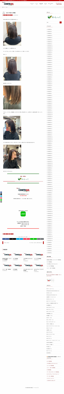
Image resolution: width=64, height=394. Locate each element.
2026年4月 (49, 37)
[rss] (59, 0)
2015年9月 (49, 242)
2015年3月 (49, 250)
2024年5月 (49, 85)
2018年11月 (50, 163)
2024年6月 (49, 83)
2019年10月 (50, 141)
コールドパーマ (51, 311)
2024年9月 (49, 76)
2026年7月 (49, 31)
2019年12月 (50, 136)
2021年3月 (49, 105)
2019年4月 (49, 153)
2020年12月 (50, 112)
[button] (5, 239)
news (50, 292)
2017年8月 (49, 194)
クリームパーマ (51, 288)
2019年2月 (49, 157)
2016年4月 (49, 227)
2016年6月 (49, 223)
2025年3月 (49, 64)
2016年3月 (49, 229)
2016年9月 (49, 217)
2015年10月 (50, 240)
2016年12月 (50, 211)
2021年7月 (49, 97)
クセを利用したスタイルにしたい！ (52, 263)
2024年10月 (50, 74)
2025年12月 (50, 45)
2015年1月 (49, 252)
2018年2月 (49, 182)
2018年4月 (49, 178)
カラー (50, 317)
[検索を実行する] (61, 22)
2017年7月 (49, 196)
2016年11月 (50, 213)
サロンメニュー (51, 299)
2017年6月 (49, 198)
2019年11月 (50, 138)
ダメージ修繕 (51, 323)
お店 (49, 346)
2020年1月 (49, 134)
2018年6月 (49, 174)
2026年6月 (49, 33)
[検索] (61, 0)
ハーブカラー (50, 319)
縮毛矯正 (50, 313)
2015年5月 (49, 248)
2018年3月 (49, 180)
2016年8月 (49, 219)
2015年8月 (49, 244)
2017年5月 (49, 201)
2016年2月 (49, 232)
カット (50, 328)
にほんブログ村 (48, 275)
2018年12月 (50, 161)
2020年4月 (49, 128)
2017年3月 (49, 205)
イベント (50, 350)
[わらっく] (54, 19)
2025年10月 (50, 50)
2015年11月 (50, 238)
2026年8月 (49, 29)
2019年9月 (49, 143)
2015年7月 (49, 246)
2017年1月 (49, 209)
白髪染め (50, 305)
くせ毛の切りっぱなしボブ (51, 380)
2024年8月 (49, 78)
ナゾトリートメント (51, 301)
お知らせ (50, 348)
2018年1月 (49, 184)
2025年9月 (49, 52)
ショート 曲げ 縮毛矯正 (51, 268)
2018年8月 (49, 169)
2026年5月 (49, 35)
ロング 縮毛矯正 (49, 261)
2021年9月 (49, 93)
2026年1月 (49, 43)
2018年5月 (49, 176)
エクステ (50, 338)
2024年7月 (49, 81)
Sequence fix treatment (52, 294)
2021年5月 (49, 101)
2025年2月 (49, 66)
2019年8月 (49, 145)
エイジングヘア (51, 334)
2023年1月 (49, 87)
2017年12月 (50, 186)
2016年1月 (49, 234)
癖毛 (49, 330)
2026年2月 (49, 41)
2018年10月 (50, 165)
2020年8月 (49, 120)
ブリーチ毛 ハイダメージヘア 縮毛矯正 (53, 371)
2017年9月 (49, 192)
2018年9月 (49, 167)
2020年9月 (49, 118)
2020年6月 (49, 124)
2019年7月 (49, 147)
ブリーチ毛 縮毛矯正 (50, 376)
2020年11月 (50, 114)
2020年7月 (49, 122)
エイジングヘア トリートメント (53, 325)
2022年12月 (49, 89)
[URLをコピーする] (40, 239)
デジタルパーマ (51, 307)
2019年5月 (49, 151)
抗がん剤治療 (50, 342)
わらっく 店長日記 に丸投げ (53, 303)
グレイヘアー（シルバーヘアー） (54, 340)
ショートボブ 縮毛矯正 (50, 365)
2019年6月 (49, 149)
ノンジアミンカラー (51, 321)
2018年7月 (49, 172)
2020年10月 (50, 116)
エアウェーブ (50, 309)
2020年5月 (49, 126)
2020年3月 (49, 130)
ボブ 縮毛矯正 (49, 369)
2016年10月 (50, 215)
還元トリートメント (51, 296)
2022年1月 (49, 91)
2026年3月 (49, 39)
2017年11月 (50, 188)
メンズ (49, 336)
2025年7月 (49, 56)
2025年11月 (50, 47)
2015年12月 (50, 236)
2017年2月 (49, 207)
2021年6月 (49, 99)
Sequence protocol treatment (53, 290)
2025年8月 (49, 54)
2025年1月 (49, 68)
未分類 (49, 352)
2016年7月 (49, 221)
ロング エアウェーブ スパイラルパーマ (53, 374)
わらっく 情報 (50, 344)
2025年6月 (49, 58)
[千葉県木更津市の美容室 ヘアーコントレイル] (8, 4)
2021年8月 (49, 95)
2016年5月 (49, 225)
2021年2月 (49, 107)
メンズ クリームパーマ (50, 378)
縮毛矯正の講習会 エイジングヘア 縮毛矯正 (54, 259)
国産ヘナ (50, 315)
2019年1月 (49, 159)
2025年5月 (49, 60)
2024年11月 (50, 72)
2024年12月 (50, 70)
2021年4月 (49, 103)
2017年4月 (49, 203)
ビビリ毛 (50, 332)
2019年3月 (49, 155)
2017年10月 (50, 190)
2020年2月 (49, 132)
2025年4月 (49, 62)
